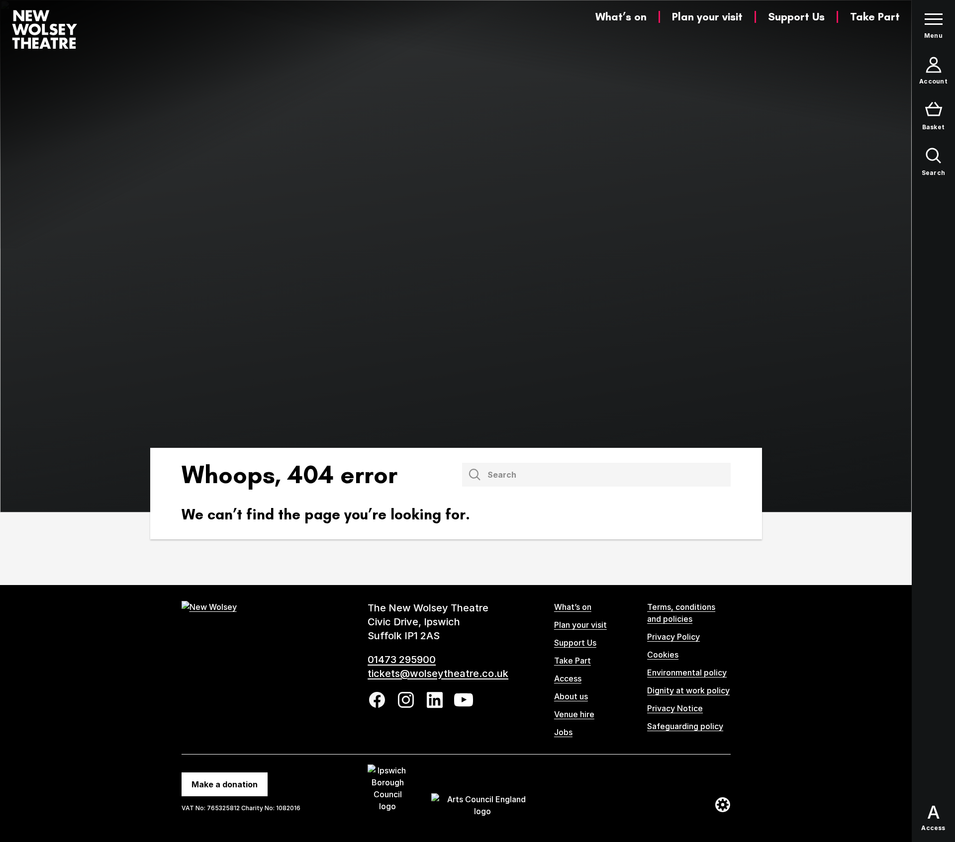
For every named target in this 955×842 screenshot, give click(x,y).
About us (571, 696)
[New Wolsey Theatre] (44, 29)
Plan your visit (707, 16)
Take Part (875, 16)
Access (567, 678)
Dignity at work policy (688, 690)
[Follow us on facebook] (377, 699)
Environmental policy (687, 672)
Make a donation (224, 784)
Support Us (796, 16)
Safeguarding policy (685, 726)
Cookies (662, 655)
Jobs (563, 732)
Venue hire (574, 714)
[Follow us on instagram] (405, 699)
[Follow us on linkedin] (434, 700)
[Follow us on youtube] (463, 699)
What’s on (621, 16)
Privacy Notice (675, 708)
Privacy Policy (673, 637)
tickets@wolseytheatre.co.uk (438, 673)
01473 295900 (402, 660)
